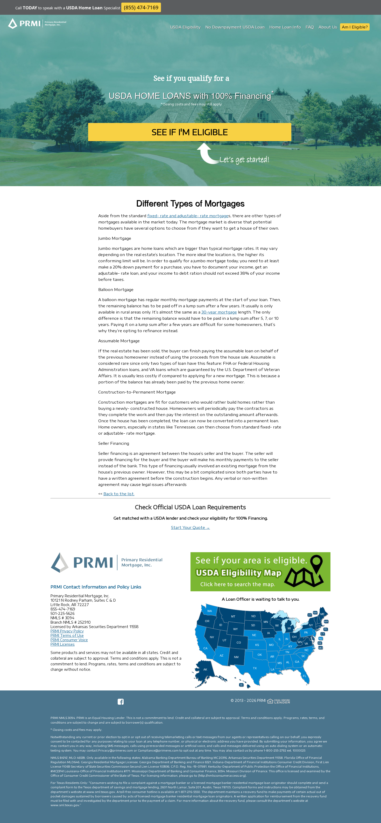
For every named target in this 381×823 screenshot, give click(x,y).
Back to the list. (119, 493)
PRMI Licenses (63, 644)
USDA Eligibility (185, 27)
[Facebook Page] (121, 703)
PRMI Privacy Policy (67, 631)
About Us (328, 27)
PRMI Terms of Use (67, 635)
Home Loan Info (285, 27)
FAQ (310, 27)
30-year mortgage (219, 312)
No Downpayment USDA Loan (235, 27)
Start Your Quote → (190, 527)
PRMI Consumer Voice (69, 640)
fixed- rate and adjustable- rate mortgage (187, 215)
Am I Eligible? (355, 27)
